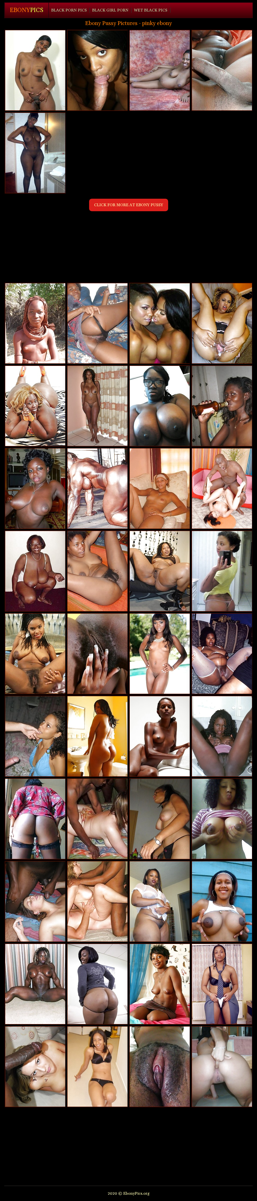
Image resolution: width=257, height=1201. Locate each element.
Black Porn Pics (69, 10)
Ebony (26, 10)
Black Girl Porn (110, 10)
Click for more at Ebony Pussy (128, 204)
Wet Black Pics (150, 10)
